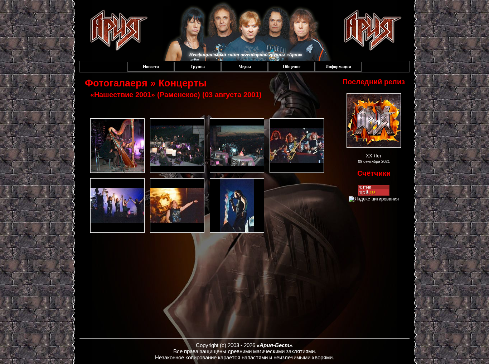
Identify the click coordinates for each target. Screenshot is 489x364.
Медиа (244, 66)
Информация (338, 66)
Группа (197, 66)
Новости (151, 66)
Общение (291, 66)
